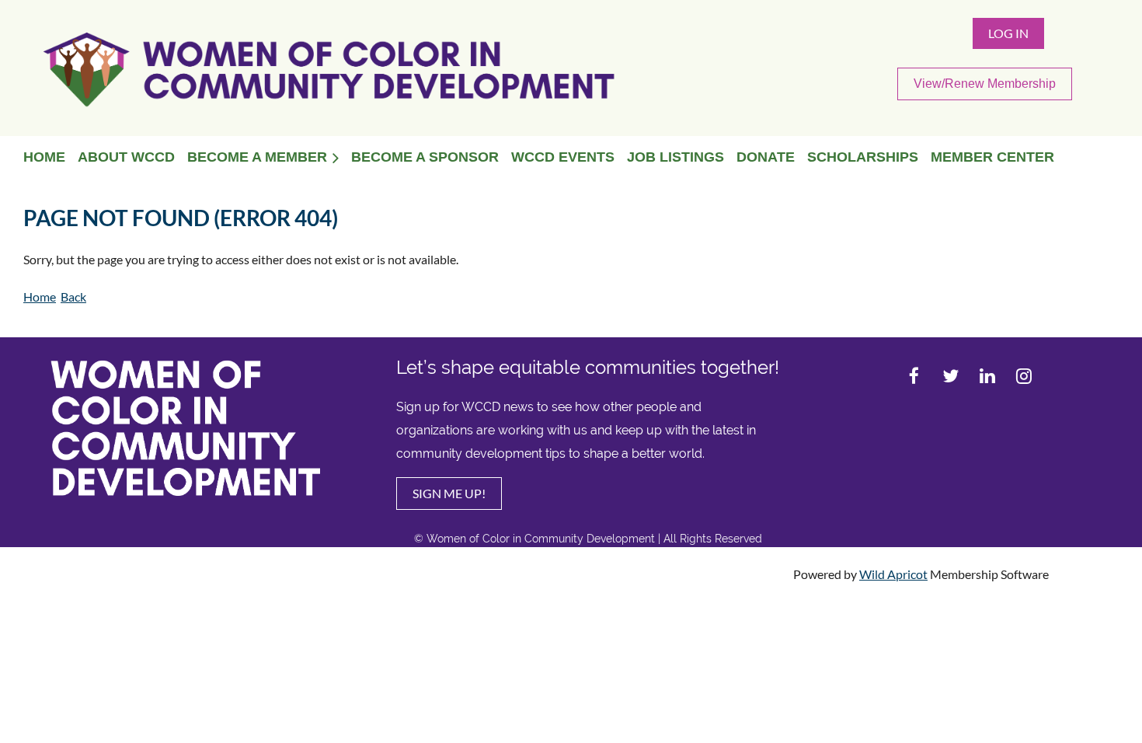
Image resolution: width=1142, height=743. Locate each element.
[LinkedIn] (987, 376)
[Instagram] (1023, 376)
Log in (1008, 33)
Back (73, 296)
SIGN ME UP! (449, 493)
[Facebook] (914, 376)
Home (39, 296)
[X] (950, 376)
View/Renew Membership (985, 83)
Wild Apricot (893, 574)
